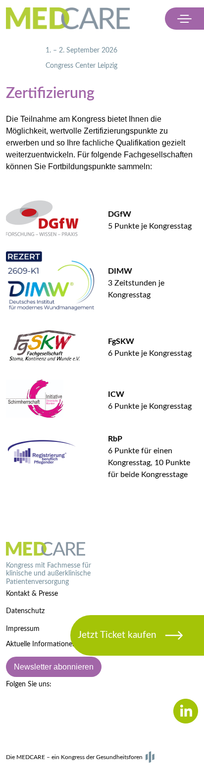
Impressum (23, 628)
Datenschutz (25, 611)
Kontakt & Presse (32, 593)
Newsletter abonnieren (54, 667)
